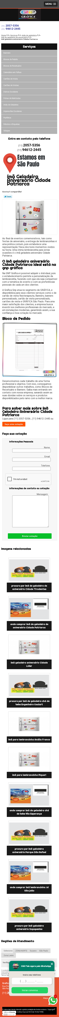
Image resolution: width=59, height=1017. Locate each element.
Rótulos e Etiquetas (11, 124)
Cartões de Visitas (11, 85)
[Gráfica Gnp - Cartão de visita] (29, 15)
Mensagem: (43, 494)
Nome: (47, 447)
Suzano (33, 951)
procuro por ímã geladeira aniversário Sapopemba (29, 927)
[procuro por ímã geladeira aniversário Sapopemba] (29, 910)
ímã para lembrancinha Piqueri (29, 775)
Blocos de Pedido (10, 59)
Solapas (6, 131)
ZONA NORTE (21, 951)
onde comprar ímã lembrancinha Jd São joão (29, 889)
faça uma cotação (14, 424)
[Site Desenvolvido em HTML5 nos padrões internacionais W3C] (9, 1014)
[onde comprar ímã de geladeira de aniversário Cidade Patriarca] (29, 608)
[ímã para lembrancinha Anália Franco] (29, 724)
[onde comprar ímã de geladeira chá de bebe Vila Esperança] (29, 794)
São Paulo (43, 951)
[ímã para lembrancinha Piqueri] (29, 759)
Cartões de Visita (10, 79)
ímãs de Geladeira (10, 105)
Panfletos (7, 118)
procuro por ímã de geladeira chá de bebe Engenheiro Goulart (29, 703)
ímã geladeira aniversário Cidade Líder (29, 664)
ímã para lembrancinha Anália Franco (29, 739)
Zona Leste (8, 955)
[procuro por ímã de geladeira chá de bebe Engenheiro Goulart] (29, 685)
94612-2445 (13, 28)
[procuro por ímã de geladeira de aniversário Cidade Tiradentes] (29, 570)
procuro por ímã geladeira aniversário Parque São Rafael (29, 851)
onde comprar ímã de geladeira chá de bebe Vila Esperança (29, 812)
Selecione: (8, 951)
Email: (47, 456)
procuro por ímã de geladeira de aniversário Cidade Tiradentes (29, 587)
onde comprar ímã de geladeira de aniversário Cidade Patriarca (29, 626)
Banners (6, 53)
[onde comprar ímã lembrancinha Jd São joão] (29, 871)
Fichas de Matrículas (12, 98)
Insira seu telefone (32, 975)
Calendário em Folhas (12, 72)
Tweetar (8, 196)
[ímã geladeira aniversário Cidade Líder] (29, 647)
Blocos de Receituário (12, 66)
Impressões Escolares (12, 111)
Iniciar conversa (30, 990)
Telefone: (46, 465)
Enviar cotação (30, 536)
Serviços (29, 46)
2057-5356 (12, 25)
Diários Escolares (10, 92)
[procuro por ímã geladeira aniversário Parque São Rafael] (29, 833)
